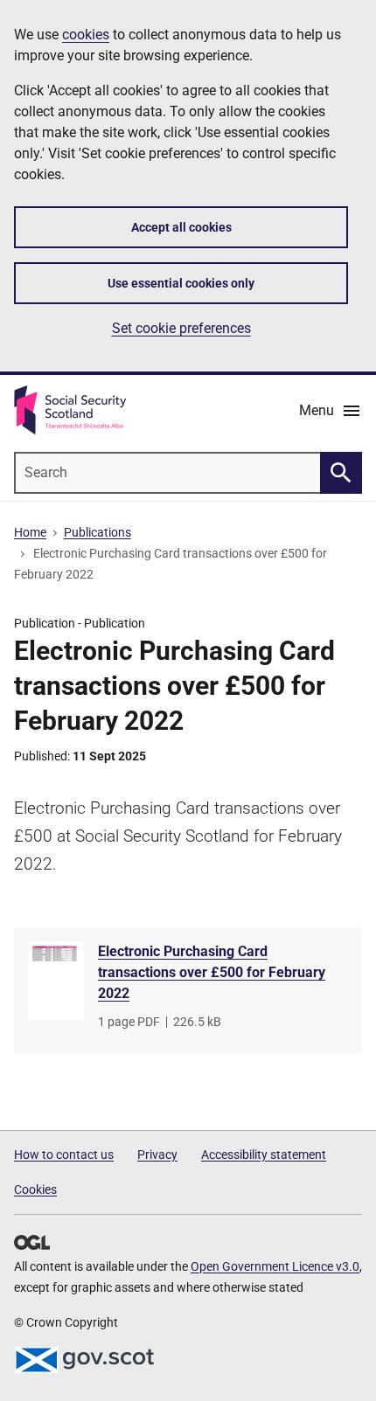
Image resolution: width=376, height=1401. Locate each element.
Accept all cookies (181, 227)
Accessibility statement (263, 1155)
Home (30, 532)
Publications (97, 532)
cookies (85, 34)
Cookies (35, 1189)
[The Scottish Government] (84, 1360)
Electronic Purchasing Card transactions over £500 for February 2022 (211, 972)
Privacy (157, 1155)
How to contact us (64, 1155)
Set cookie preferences (181, 328)
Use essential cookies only (181, 283)
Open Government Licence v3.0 (275, 1266)
